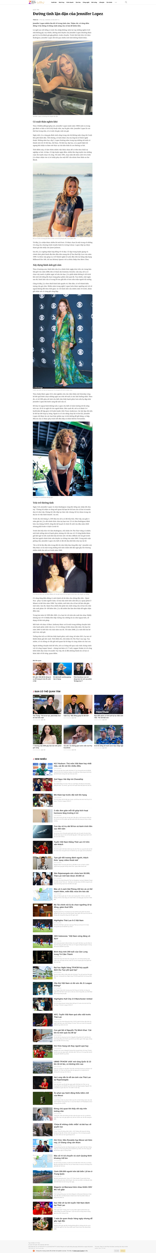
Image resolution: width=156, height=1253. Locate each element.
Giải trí (36, 10)
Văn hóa (78, 2)
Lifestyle (101, 2)
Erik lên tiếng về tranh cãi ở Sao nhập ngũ (108, 746)
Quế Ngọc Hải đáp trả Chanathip (68, 779)
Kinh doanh (69, 2)
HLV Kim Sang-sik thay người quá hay (71, 1046)
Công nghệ (86, 2)
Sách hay (61, 2)
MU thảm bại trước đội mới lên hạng (70, 795)
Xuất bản (54, 2)
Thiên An (35, 19)
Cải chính (109, 2)
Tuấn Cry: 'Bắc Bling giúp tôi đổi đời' (76, 716)
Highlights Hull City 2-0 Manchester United (73, 999)
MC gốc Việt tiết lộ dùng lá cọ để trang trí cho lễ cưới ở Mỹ (42, 679)
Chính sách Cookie (78, 1250)
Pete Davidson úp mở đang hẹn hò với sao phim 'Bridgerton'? (83, 679)
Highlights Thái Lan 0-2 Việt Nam (69, 920)
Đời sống (94, 2)
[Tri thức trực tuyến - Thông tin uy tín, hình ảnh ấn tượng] (36, 2)
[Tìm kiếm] (126, 2)
